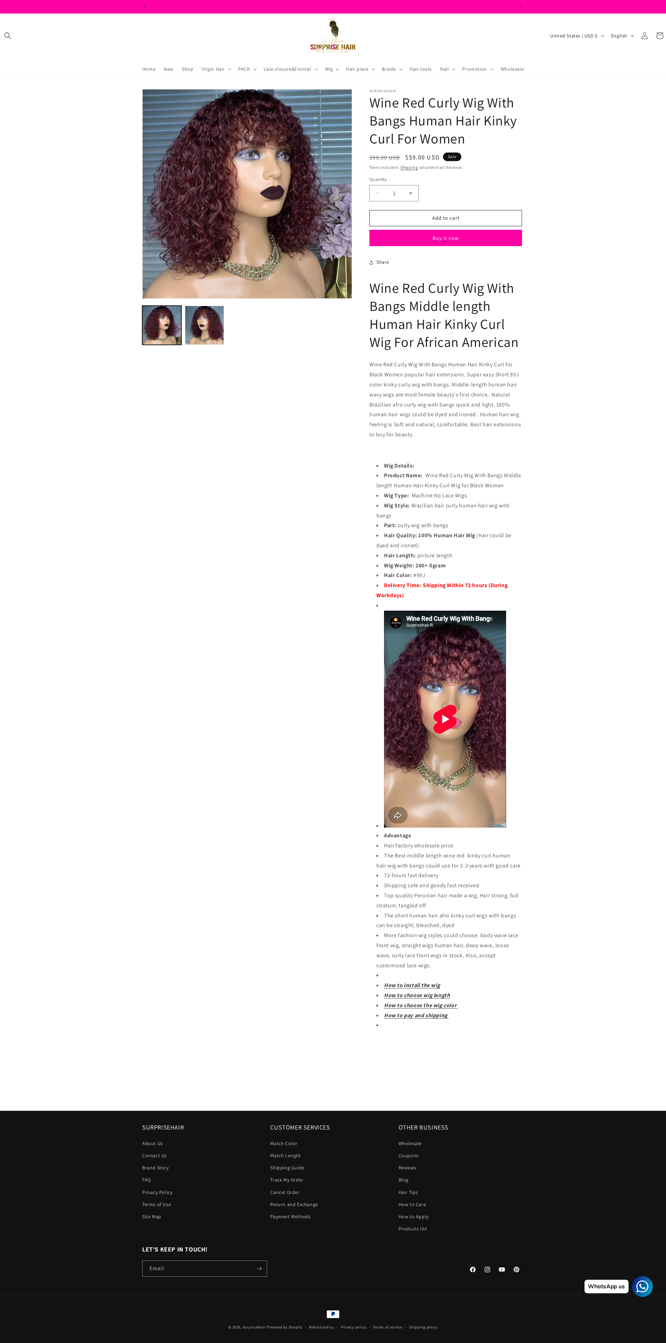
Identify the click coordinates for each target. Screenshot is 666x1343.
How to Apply (414, 1216)
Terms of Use (156, 1204)
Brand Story (155, 1168)
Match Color (284, 1143)
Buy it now (446, 238)
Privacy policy (353, 1327)
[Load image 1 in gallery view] (161, 325)
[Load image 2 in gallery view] (204, 325)
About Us (152, 1143)
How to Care (412, 1204)
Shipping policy (423, 1327)
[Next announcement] (521, 6)
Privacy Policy (157, 1192)
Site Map (151, 1216)
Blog (404, 1180)
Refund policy (321, 1327)
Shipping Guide (287, 1168)
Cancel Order (284, 1192)
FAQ (146, 1180)
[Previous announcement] (144, 6)
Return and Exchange (294, 1204)
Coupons (409, 1155)
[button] (7, 35)
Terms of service (387, 1327)
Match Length (285, 1155)
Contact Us (154, 1155)
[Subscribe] (259, 1269)
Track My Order (286, 1180)
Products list (413, 1229)
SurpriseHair (254, 1327)
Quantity (378, 179)
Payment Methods (290, 1216)
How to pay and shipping (416, 1015)
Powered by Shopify (284, 1327)
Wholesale (410, 1143)
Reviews (407, 1168)
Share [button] (382, 262)
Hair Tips (408, 1192)
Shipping (409, 167)
